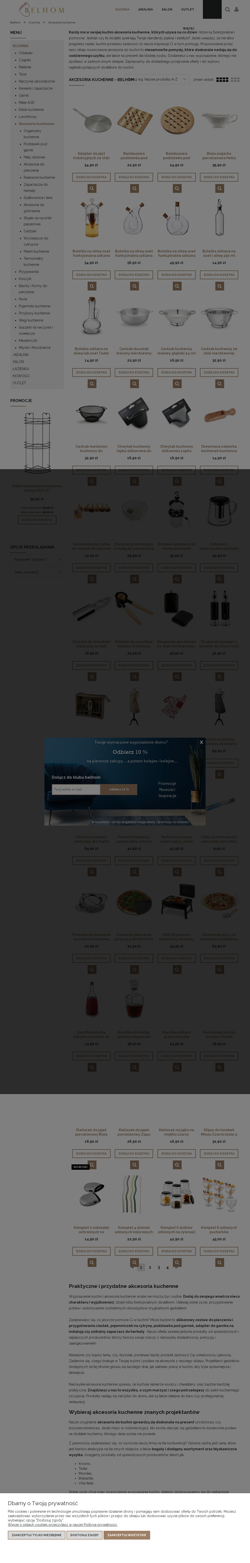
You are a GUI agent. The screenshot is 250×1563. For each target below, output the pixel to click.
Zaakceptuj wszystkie (126, 1535)
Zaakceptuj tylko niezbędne (37, 1535)
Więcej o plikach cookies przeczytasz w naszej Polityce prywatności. (62, 1525)
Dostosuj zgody (84, 1535)
